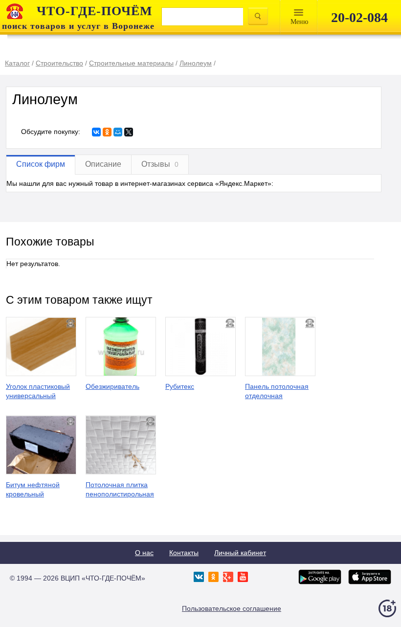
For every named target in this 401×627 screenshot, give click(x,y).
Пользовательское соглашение (231, 608)
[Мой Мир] (117, 132)
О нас (144, 553)
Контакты (184, 553)
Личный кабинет (240, 553)
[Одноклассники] (107, 132)
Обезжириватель (112, 386)
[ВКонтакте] (96, 132)
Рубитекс (179, 386)
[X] (128, 132)
